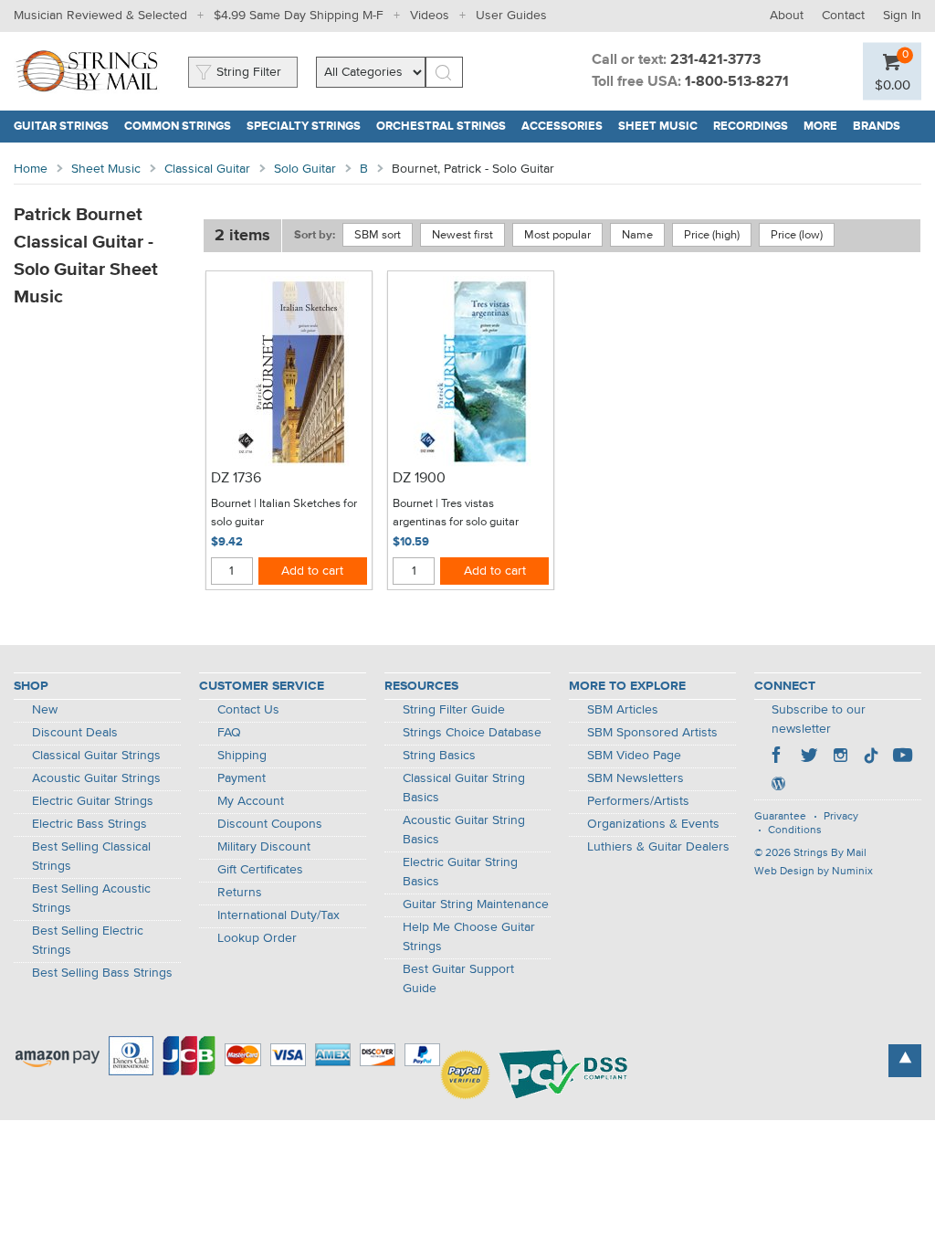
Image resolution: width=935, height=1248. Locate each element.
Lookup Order (257, 938)
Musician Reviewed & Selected (100, 15)
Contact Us (248, 709)
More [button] (825, 126)
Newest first (462, 235)
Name (637, 235)
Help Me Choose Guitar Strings (469, 937)
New (45, 709)
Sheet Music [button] (662, 126)
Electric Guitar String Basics (460, 872)
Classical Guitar (207, 169)
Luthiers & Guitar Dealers (658, 847)
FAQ (229, 732)
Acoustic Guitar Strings (96, 778)
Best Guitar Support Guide (458, 979)
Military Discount (263, 847)
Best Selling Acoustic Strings (91, 899)
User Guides (511, 15)
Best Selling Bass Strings (102, 973)
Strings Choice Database (472, 732)
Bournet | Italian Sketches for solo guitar (284, 513)
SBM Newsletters (635, 778)
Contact (843, 15)
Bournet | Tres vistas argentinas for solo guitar (456, 513)
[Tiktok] (871, 757)
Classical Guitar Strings (96, 755)
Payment (241, 778)
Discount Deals (75, 732)
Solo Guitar (305, 169)
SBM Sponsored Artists (652, 732)
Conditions (795, 830)
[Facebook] (778, 757)
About (787, 15)
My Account (250, 801)
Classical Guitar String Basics (464, 788)
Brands (876, 126)
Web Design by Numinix (813, 871)
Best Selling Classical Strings (91, 857)
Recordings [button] (754, 126)
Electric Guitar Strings (92, 801)
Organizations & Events (653, 824)
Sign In (902, 15)
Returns (239, 892)
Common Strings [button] (181, 126)
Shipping (242, 755)
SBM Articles (622, 709)
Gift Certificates (260, 869)
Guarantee (780, 816)
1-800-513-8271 (737, 82)
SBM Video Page (634, 755)
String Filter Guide (454, 709)
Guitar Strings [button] (65, 126)
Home (30, 169)
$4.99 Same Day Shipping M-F (298, 15)
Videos (429, 15)
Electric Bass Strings (89, 824)
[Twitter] (809, 757)
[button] (892, 84)
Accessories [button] (566, 126)
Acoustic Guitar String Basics (464, 830)
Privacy (841, 816)
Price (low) (797, 235)
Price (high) (712, 235)
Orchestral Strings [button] (445, 126)
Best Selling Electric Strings (87, 941)
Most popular (557, 235)
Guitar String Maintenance (476, 904)
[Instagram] (840, 757)
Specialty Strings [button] (308, 126)
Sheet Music (106, 169)
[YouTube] (902, 757)
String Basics (439, 755)
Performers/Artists (638, 801)
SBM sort (377, 235)
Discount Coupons (269, 824)
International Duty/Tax (278, 915)
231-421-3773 (715, 60)
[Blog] (778, 786)
